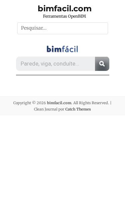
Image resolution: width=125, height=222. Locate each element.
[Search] (102, 64)
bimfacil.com (65, 8)
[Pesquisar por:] (62, 28)
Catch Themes (78, 109)
